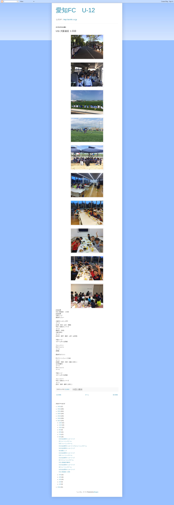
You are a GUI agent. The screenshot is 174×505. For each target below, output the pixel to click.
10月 (60, 427)
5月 (60, 474)
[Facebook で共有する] (79, 389)
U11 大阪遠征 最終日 (64, 462)
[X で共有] (78, 389)
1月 (60, 484)
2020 (59, 413)
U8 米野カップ (63, 450)
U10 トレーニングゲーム (65, 455)
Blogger (96, 492)
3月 (60, 479)
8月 (60, 432)
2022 (59, 409)
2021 (59, 411)
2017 (59, 420)
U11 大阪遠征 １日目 (64, 472)
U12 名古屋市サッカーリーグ (67, 448)
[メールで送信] (74, 389)
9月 (60, 430)
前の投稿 (115, 395)
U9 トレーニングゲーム (65, 441)
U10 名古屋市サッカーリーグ (67, 439)
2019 (59, 416)
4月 (60, 477)
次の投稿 (58, 395)
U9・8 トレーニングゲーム (66, 460)
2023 (59, 406)
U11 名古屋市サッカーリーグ (67, 453)
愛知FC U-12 (75, 10)
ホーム (87, 395)
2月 (60, 482)
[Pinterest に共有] (81, 389)
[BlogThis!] (76, 389)
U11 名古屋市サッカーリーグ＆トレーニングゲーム (73, 446)
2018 (59, 418)
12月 (60, 422)
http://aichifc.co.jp (70, 20)
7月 (60, 434)
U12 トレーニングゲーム (65, 443)
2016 (59, 487)
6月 (60, 437)
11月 (60, 425)
